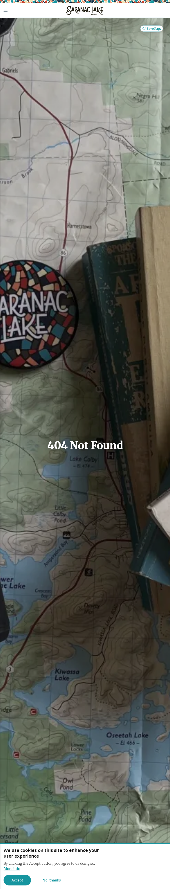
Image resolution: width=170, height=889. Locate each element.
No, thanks (51, 880)
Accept (17, 880)
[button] (31, 10)
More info (12, 869)
